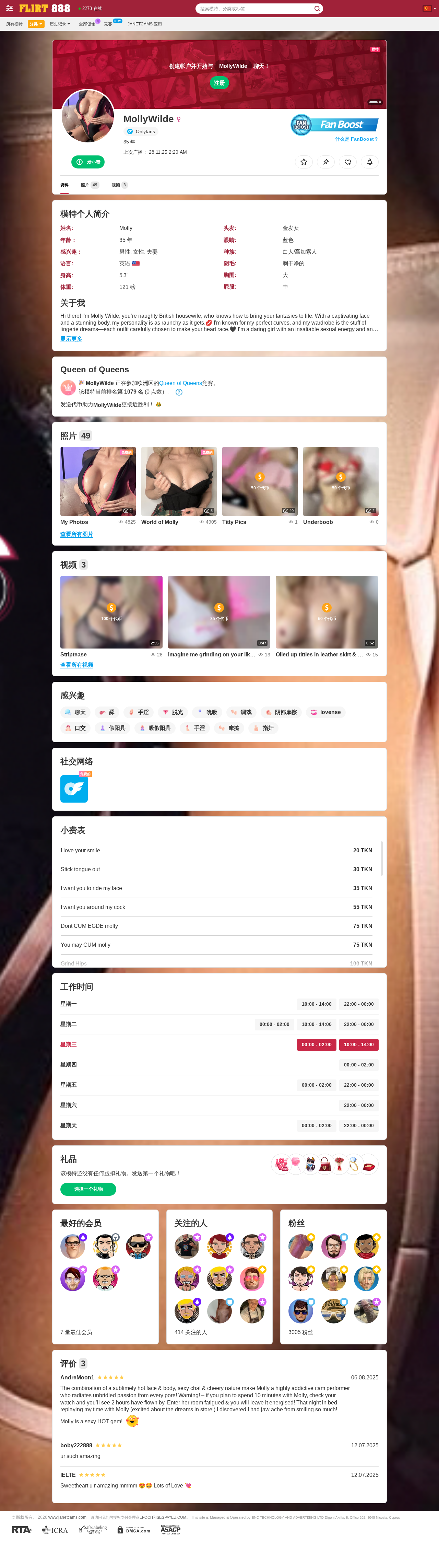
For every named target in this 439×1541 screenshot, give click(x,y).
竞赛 (108, 24)
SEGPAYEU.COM (171, 1517)
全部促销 (87, 24)
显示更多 (71, 339)
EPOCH (146, 1517)
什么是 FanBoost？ (357, 139)
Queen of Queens (180, 383)
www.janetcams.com (67, 1517)
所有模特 (14, 24)
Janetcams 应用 (145, 24)
